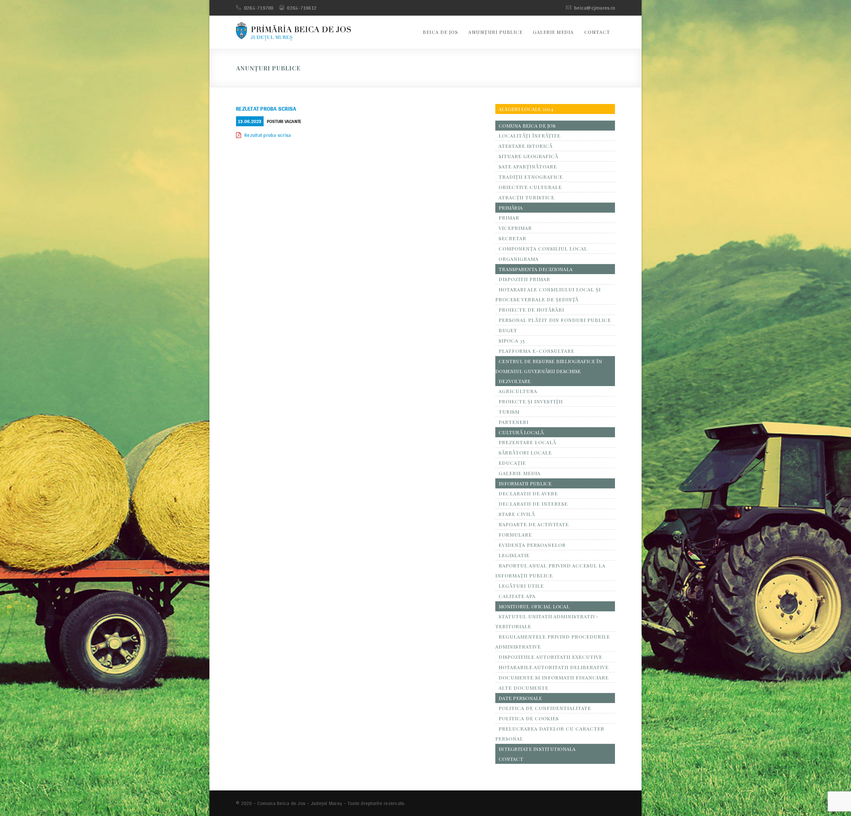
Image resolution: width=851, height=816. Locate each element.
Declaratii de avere (528, 493)
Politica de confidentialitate (545, 708)
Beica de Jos (440, 32)
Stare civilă (517, 514)
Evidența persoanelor (532, 545)
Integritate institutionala (537, 749)
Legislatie (514, 555)
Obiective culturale (530, 187)
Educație (512, 462)
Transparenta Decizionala (535, 269)
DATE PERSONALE (520, 698)
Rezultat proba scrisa (266, 108)
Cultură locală (521, 432)
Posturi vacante (284, 121)
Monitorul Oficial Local (534, 606)
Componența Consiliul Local (543, 248)
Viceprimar (515, 228)
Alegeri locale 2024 (526, 109)
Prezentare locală (527, 442)
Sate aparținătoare (528, 166)
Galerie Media (553, 32)
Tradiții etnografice (531, 176)
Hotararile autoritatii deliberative (554, 667)
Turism (509, 411)
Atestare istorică (525, 146)
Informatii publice (525, 483)
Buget (508, 330)
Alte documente (523, 687)
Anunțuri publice (495, 32)
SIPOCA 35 (512, 340)
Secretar (512, 238)
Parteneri (514, 422)
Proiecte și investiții (531, 401)
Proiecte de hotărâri (531, 309)
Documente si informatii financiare (554, 677)
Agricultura (518, 391)
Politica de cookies (529, 718)
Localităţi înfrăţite (529, 135)
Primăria (511, 207)
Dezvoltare (515, 381)
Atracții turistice (526, 197)
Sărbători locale (525, 452)
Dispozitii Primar (524, 279)
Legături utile (521, 585)
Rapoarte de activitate (534, 524)
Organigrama (519, 258)
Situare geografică (528, 156)
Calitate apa (517, 596)
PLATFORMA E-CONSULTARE (536, 351)
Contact (597, 32)
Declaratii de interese (533, 503)
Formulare (515, 534)
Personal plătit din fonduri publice (555, 320)
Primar (509, 217)
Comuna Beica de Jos (527, 125)
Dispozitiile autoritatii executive (550, 657)
